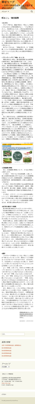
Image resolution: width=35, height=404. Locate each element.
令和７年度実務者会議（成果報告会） (12, 345)
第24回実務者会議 (6, 356)
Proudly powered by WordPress (10, 400)
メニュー (4, 11)
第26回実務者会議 (6, 350)
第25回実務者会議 (6, 353)
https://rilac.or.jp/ (6, 383)
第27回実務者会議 (6, 348)
